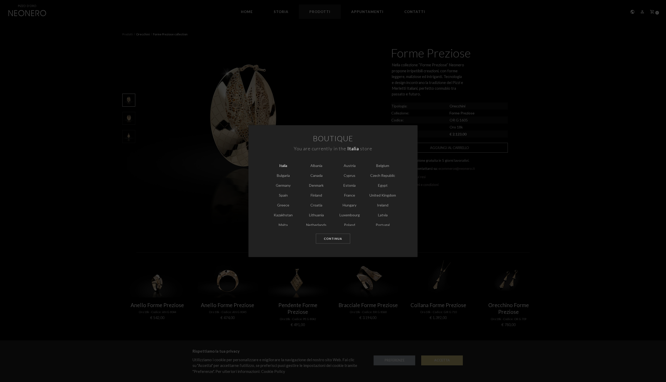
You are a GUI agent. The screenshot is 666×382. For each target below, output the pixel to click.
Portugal (383, 225)
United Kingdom (382, 195)
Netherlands (316, 225)
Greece (283, 205)
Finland (316, 195)
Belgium (382, 166)
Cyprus (349, 175)
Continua (333, 239)
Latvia (383, 215)
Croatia (316, 205)
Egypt (383, 185)
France (349, 195)
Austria (350, 166)
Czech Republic (382, 175)
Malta (283, 225)
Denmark (316, 185)
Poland (349, 225)
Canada (316, 175)
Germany (283, 185)
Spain (283, 195)
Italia (283, 166)
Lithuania (316, 215)
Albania (316, 166)
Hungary (349, 205)
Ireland (382, 205)
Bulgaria (283, 175)
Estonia (349, 185)
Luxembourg (350, 215)
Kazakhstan (283, 215)
